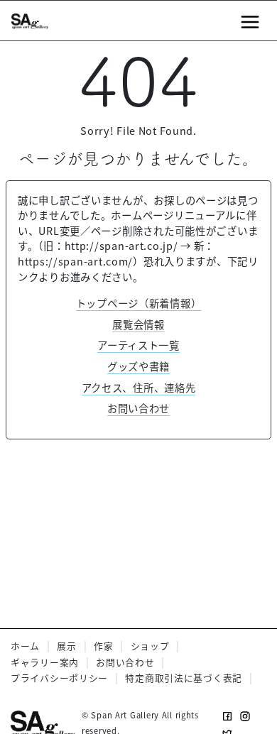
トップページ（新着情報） (139, 302)
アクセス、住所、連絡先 (139, 387)
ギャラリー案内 (45, 662)
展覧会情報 (138, 324)
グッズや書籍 (138, 365)
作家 (103, 645)
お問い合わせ (138, 407)
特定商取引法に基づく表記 (183, 677)
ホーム (25, 645)
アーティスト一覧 (138, 344)
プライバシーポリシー (59, 677)
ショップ (150, 645)
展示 (66, 645)
